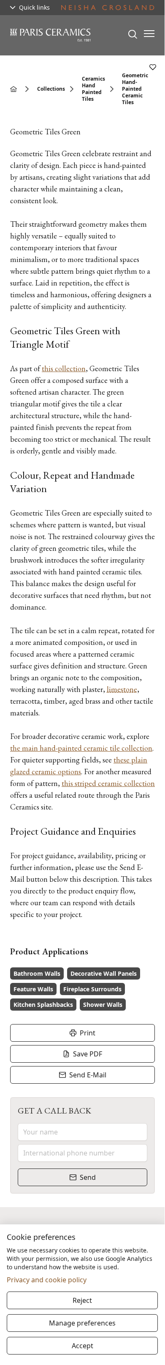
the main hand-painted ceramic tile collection (81, 748)
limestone (122, 689)
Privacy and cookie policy (47, 1279)
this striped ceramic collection (108, 783)
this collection (64, 368)
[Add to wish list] (152, 67)
